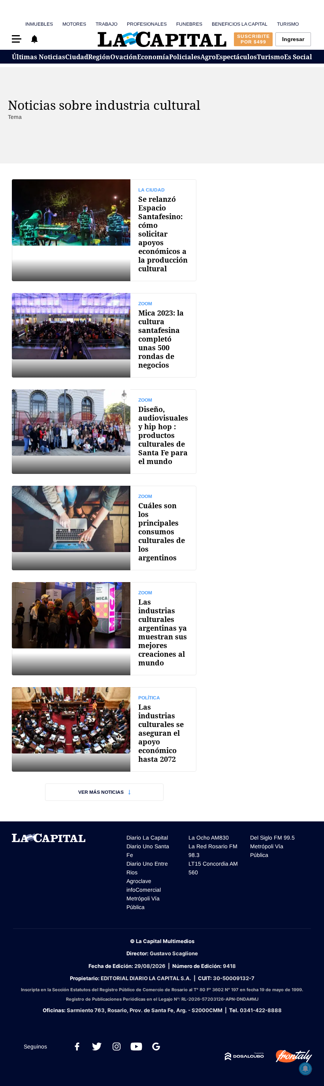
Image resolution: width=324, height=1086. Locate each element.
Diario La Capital (147, 837)
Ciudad (76, 57)
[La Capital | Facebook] (77, 1046)
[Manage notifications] (305, 1068)
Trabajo (106, 24)
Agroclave (138, 881)
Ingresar (293, 39)
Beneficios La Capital (239, 24)
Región (99, 57)
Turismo (288, 24)
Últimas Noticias (38, 57)
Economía (153, 57)
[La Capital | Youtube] (136, 1046)
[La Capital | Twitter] (97, 1046)
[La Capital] (162, 39)
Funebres (189, 24)
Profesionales (147, 24)
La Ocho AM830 (208, 837)
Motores (74, 24)
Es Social (298, 57)
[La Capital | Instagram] (116, 1046)
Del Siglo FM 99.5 (272, 837)
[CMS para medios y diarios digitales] (244, 1056)
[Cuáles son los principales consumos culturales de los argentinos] (104, 528)
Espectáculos (236, 57)
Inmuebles (39, 24)
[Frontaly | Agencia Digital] (288, 1056)
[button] (16, 39)
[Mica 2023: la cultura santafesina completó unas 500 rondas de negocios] (104, 335)
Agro (208, 57)
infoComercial (143, 890)
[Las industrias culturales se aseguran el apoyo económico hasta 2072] (104, 729)
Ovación (123, 57)
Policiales (184, 57)
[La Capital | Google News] (156, 1046)
